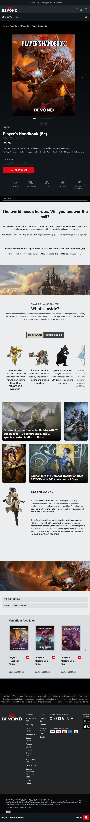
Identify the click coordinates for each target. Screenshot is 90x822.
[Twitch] (63, 718)
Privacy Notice (31, 702)
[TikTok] (76, 718)
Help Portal (30, 734)
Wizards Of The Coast (43, 731)
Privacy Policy (12, 808)
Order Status (31, 765)
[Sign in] (81, 9)
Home (5, 26)
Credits (42, 737)
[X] (67, 718)
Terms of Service (17, 702)
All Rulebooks (24, 26)
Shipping (29, 725)
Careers (43, 725)
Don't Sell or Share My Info (30, 753)
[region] (43, 75)
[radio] (10, 163)
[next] (82, 77)
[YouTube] (72, 718)
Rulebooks (13, 26)
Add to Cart (21, 170)
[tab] (35, 335)
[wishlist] (72, 9)
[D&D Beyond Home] (9, 9)
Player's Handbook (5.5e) (56, 152)
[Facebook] (59, 718)
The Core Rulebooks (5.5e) (42, 500)
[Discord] (51, 718)
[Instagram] (55, 718)
